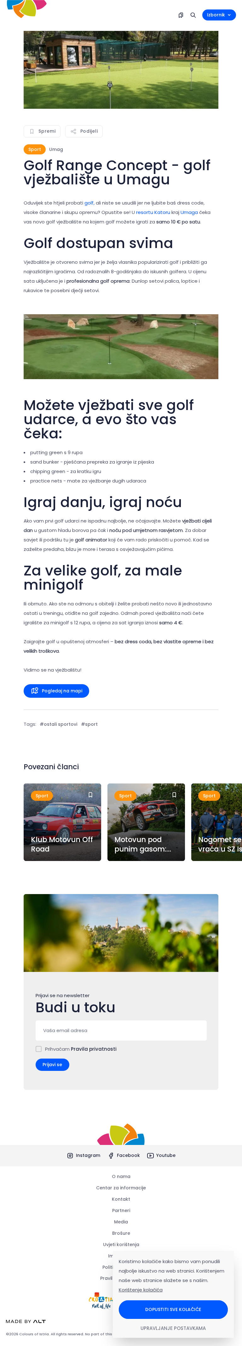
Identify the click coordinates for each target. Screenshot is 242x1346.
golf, (89, 202)
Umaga (189, 212)
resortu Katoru (153, 212)
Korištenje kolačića (141, 1289)
